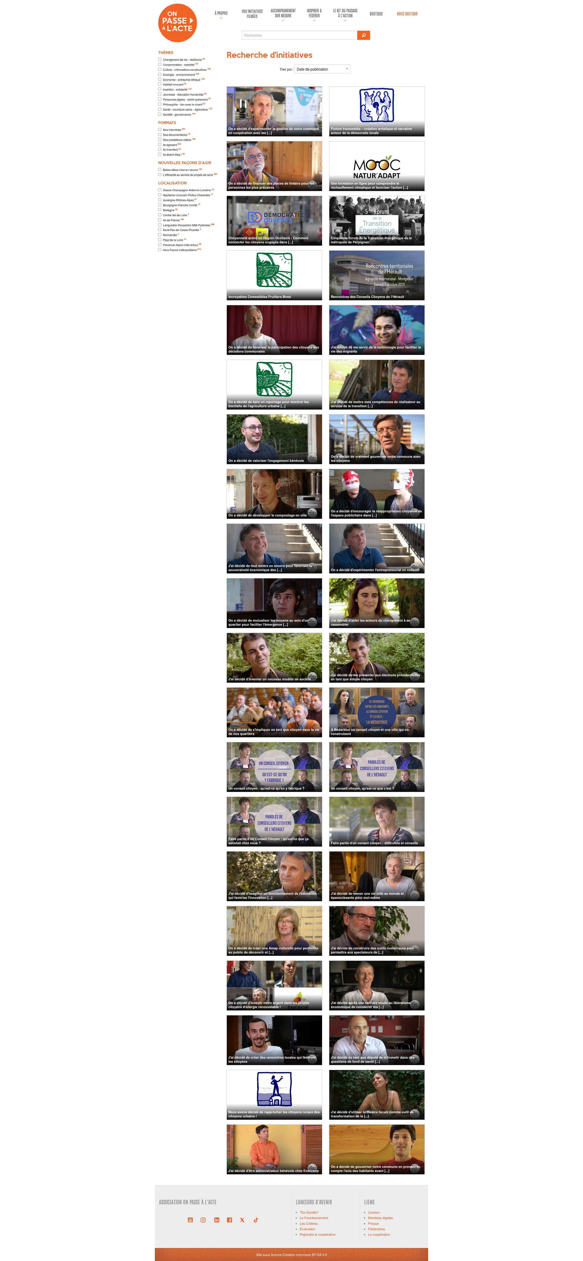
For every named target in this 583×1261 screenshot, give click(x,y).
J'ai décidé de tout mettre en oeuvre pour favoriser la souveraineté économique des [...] (270, 567)
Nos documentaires (176, 134)
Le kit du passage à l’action (345, 13)
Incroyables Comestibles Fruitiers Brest (259, 296)
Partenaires (376, 1228)
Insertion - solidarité (177, 89)
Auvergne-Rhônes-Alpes (180, 200)
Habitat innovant (174, 84)
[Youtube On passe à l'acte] (190, 1220)
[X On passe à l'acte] (243, 1220)
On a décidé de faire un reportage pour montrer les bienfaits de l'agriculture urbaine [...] (268, 403)
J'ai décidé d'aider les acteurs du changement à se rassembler (370, 622)
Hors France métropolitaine (182, 249)
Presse (373, 1223)
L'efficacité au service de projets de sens (190, 174)
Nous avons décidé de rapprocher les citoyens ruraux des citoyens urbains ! (274, 1114)
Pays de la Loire (174, 239)
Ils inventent (172, 149)
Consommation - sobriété (180, 64)
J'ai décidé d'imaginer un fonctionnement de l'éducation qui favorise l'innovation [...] (272, 895)
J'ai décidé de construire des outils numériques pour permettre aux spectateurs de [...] (372, 950)
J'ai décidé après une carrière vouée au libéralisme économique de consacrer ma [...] (371, 1004)
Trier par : (287, 69)
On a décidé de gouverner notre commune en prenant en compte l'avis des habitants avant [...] (375, 1168)
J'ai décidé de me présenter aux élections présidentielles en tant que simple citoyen (375, 677)
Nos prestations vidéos (179, 139)
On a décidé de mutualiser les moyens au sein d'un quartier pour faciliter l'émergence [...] (268, 622)
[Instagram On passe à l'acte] (204, 1220)
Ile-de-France (173, 220)
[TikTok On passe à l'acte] (256, 1220)
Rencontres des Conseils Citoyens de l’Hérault (367, 296)
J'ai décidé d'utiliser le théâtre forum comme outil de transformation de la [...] (372, 1114)
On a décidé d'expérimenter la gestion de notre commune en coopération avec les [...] (273, 130)
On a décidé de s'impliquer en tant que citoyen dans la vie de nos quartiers (273, 731)
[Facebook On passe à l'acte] (229, 1220)
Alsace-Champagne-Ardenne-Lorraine (188, 190)
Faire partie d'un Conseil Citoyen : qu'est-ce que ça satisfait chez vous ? (268, 840)
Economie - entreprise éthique (184, 79)
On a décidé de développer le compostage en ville (267, 515)
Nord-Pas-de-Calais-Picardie (182, 230)
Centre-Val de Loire (176, 215)
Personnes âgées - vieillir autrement (187, 99)
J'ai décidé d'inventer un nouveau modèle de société (269, 679)
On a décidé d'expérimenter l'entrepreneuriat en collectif (375, 569)
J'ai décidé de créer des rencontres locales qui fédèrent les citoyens (272, 1059)
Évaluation (307, 1228)
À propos (221, 12)
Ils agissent (172, 144)
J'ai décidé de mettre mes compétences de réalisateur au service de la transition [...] (375, 403)
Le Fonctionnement (314, 1217)
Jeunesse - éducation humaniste (184, 94)
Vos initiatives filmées (252, 13)
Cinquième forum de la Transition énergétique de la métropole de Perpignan (371, 240)
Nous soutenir (407, 13)
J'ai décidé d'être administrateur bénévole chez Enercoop (273, 1170)
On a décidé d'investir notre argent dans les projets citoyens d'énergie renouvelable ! (268, 1004)
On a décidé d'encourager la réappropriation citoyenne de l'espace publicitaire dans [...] (376, 513)
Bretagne (170, 210)
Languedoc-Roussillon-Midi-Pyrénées (188, 225)
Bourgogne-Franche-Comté (181, 205)
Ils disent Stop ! (174, 154)
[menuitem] (221, 13)
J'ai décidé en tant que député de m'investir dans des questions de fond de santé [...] (372, 1059)
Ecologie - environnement (181, 74)
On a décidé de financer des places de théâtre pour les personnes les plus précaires (271, 185)
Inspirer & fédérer (314, 13)
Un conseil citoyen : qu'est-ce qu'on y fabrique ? (266, 788)
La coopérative (379, 1234)
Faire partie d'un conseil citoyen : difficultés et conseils (374, 843)
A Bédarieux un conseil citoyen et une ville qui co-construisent (370, 731)
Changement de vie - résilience (184, 59)
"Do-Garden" (309, 1212)
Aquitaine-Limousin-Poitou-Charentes (188, 195)
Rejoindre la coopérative (317, 1234)
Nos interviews (174, 129)
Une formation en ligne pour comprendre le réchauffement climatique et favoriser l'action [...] (369, 185)
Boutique (376, 13)
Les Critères (309, 1223)
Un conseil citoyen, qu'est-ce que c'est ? (362, 788)
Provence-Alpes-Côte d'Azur (182, 244)
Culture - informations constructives (187, 69)
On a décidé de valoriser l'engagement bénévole (266, 460)
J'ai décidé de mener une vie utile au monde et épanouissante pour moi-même (367, 895)
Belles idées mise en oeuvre (182, 170)
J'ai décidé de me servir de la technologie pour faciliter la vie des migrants (376, 349)
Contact (374, 1212)
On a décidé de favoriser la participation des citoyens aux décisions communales (273, 349)
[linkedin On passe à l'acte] (217, 1220)
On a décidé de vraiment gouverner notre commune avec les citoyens (376, 458)
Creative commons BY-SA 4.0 (304, 1254)
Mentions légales (380, 1217)
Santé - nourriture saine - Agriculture (187, 109)
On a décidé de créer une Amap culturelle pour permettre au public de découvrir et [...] (273, 950)
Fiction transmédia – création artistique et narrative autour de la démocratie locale (371, 130)
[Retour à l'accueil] (177, 22)
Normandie (171, 234)
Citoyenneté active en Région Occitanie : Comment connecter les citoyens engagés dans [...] (268, 240)
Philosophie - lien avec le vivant (184, 104)
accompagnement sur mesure (283, 13)
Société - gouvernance (179, 114)
